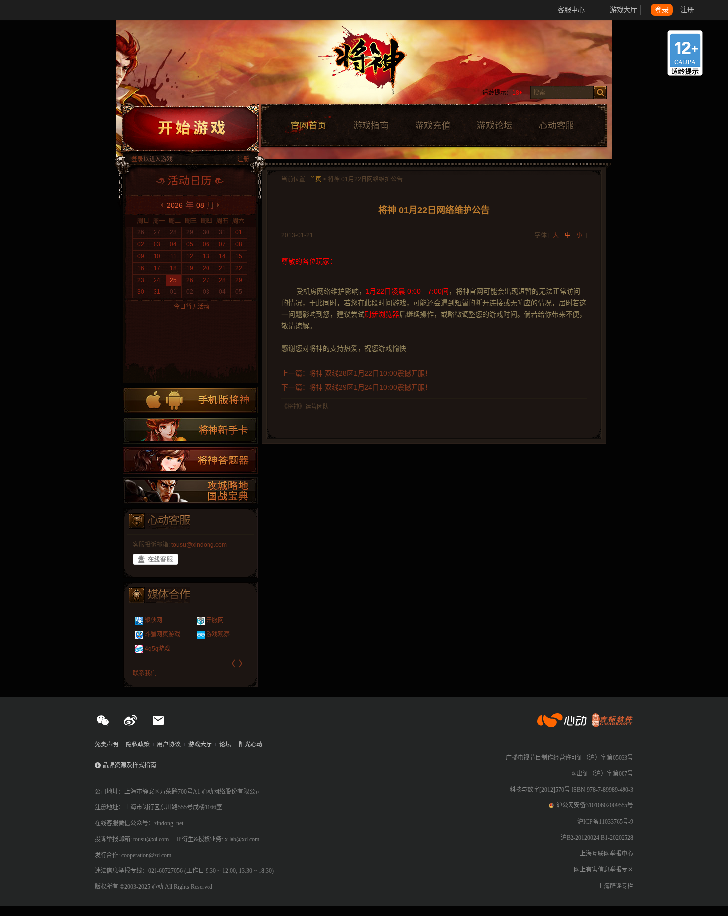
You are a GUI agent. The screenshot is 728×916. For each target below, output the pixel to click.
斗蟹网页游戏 (162, 634)
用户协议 (169, 744)
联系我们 (144, 673)
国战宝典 (190, 490)
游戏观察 (218, 634)
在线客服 (155, 559)
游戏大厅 (623, 10)
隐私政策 (138, 744)
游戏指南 (370, 126)
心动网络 (44, 10)
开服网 (215, 620)
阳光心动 (250, 744)
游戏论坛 (494, 126)
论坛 (225, 744)
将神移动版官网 (190, 400)
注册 (687, 10)
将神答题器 (190, 460)
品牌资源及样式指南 (129, 765)
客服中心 (571, 10)
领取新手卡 (190, 430)
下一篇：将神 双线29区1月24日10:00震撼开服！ (356, 387)
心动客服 (556, 126)
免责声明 (106, 744)
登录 (662, 10)
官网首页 (308, 126)
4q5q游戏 (157, 648)
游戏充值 (432, 126)
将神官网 (373, 64)
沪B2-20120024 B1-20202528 (597, 837)
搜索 (600, 92)
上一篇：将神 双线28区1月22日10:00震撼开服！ (356, 373)
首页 (315, 179)
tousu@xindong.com (199, 544)
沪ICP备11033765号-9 (605, 821)
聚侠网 (153, 620)
